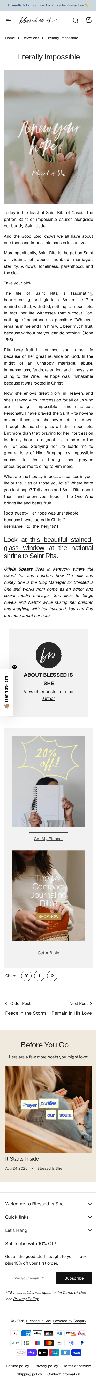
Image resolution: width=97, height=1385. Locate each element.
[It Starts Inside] (48, 1109)
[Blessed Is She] (37, 20)
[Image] (48, 781)
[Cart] (88, 20)
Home (10, 38)
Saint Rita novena (76, 413)
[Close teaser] (14, 667)
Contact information (46, 1374)
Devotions (30, 38)
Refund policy (32, 1357)
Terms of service (31, 1365)
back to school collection (65, 5)
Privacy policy (61, 1357)
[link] (26, 976)
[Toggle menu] (8, 20)
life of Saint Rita (37, 293)
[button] (6, 692)
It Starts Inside (22, 1159)
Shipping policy (63, 1365)
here (45, 615)
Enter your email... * (28, 1278)
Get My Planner (48, 838)
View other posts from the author (48, 695)
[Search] (75, 20)
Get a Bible (48, 953)
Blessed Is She (36, 1312)
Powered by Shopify (67, 1312)
